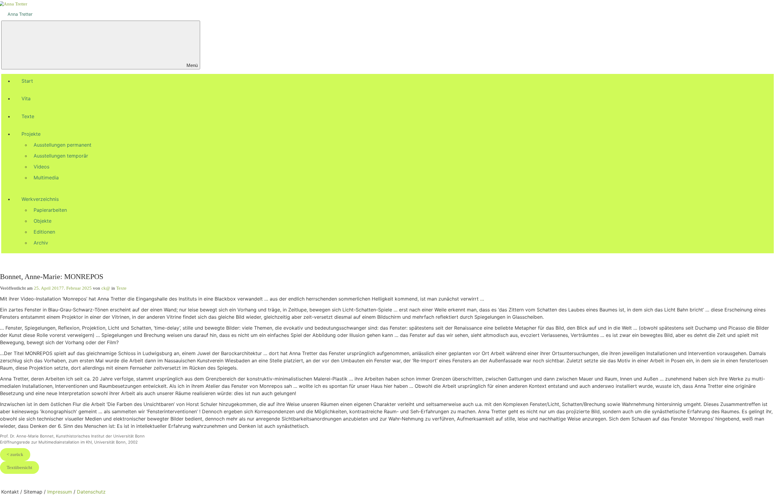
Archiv (41, 243)
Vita (26, 98)
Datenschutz (91, 492)
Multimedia (46, 178)
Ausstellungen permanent (62, 145)
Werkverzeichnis (40, 199)
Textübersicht (19, 467)
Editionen (44, 232)
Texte (27, 116)
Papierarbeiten (50, 210)
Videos (41, 167)
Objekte (42, 221)
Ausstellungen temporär (61, 156)
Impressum (59, 492)
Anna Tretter (20, 14)
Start (27, 81)
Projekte (31, 134)
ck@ (105, 288)
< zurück (15, 454)
